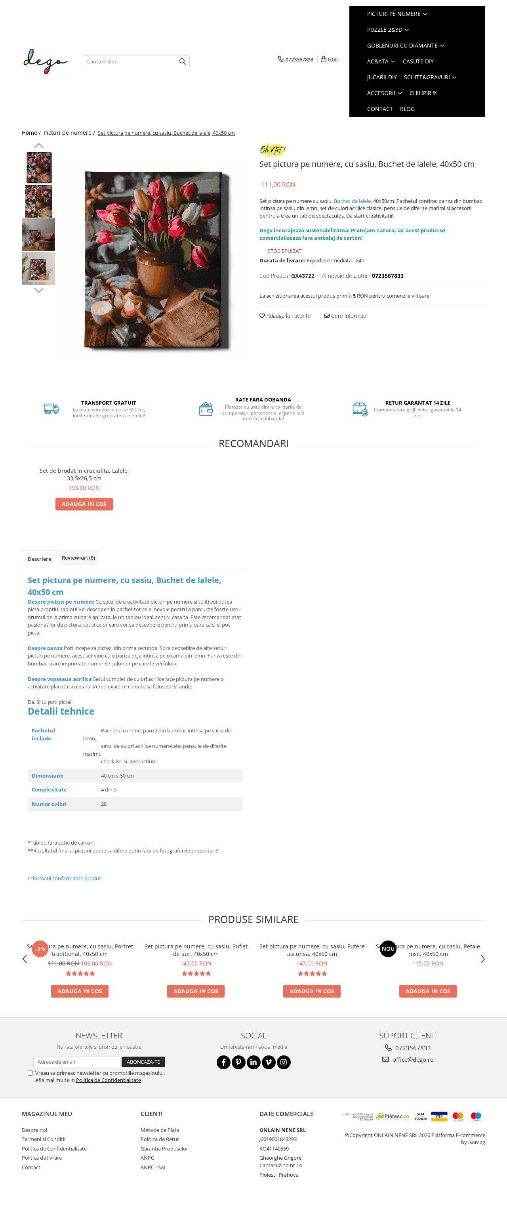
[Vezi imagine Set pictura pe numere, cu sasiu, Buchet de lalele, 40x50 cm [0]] (38, 167)
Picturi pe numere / (70, 132)
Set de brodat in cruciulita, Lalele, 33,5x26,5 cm (84, 474)
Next (38, 289)
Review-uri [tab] (78, 557)
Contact (31, 1167)
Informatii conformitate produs (64, 878)
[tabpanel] (153, 260)
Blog (407, 109)
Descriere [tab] (39, 558)
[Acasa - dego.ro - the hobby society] (46, 61)
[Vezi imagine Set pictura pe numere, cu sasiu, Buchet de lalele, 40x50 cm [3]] (38, 268)
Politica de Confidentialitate (108, 1080)
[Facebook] (224, 1062)
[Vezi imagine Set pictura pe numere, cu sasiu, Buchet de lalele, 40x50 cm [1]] (38, 201)
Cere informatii (349, 315)
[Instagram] (284, 1062)
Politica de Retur (160, 1139)
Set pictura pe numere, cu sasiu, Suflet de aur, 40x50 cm (196, 950)
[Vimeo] (269, 1062)
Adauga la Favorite (288, 315)
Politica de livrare (42, 1157)
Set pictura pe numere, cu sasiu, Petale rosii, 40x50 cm (428, 950)
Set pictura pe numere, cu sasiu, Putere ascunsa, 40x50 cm (312, 950)
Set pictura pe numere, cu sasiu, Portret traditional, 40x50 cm (80, 950)
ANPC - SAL (154, 1167)
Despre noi (34, 1129)
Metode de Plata (160, 1129)
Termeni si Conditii (43, 1139)
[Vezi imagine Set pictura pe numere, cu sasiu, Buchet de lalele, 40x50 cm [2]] (38, 234)
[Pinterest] (239, 1062)
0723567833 (412, 1048)
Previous (38, 147)
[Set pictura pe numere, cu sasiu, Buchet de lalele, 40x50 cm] (153, 260)
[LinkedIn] (254, 1062)
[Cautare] (182, 61)
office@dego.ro (412, 1059)
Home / (32, 132)
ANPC (147, 1157)
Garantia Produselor (164, 1148)
